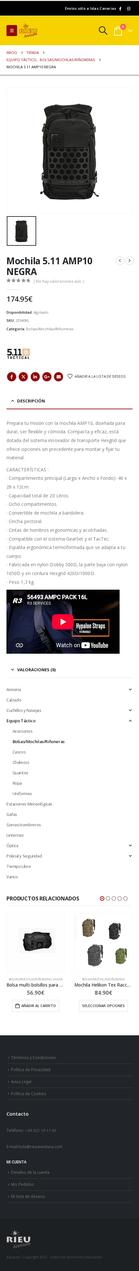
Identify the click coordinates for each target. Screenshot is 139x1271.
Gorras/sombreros (23, 825)
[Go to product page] (35, 943)
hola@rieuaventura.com (40, 1146)
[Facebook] (120, 8)
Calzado (13, 700)
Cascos (19, 752)
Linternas (15, 835)
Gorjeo (23, 377)
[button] (11, 30)
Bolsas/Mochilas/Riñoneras (49, 328)
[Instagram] (129, 8)
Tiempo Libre (18, 866)
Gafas (11, 814)
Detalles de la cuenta (30, 1172)
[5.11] (18, 353)
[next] (129, 260)
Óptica (12, 845)
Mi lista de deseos (28, 1196)
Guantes (20, 773)
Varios (12, 877)
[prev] (119, 260)
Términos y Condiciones (33, 1057)
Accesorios (23, 731)
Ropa (17, 783)
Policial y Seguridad (24, 856)
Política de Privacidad (30, 1069)
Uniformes (22, 793)
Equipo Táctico (21, 721)
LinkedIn (35, 377)
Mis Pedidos (22, 1184)
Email (58, 377)
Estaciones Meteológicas (29, 804)
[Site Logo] (37, 30)
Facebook (11, 377)
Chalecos (21, 762)
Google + (47, 377)
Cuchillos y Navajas (23, 710)
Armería (13, 689)
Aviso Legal (21, 1081)
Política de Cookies (28, 1093)
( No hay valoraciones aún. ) (59, 281)
